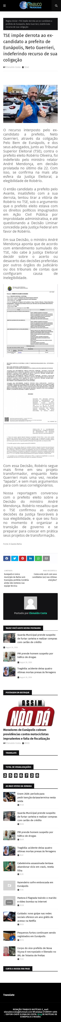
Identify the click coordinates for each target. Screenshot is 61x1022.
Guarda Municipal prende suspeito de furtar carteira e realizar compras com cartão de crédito (37, 638)
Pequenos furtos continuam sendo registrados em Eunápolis (36, 934)
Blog (39, 1014)
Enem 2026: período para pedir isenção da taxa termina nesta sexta (36, 797)
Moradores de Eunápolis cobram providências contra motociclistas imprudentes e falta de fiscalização (26, 734)
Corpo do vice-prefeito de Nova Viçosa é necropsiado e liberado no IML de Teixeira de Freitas (36, 952)
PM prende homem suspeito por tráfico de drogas (35, 655)
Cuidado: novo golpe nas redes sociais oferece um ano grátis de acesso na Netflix (35, 917)
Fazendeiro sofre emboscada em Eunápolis (35, 884)
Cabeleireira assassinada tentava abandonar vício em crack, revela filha (35, 867)
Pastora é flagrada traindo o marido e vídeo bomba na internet (36, 899)
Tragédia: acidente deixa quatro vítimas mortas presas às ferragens (36, 670)
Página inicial (11, 21)
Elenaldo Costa (13, 67)
